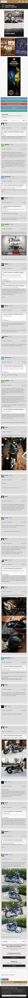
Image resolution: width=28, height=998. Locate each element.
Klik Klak (6, 264)
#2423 (25, 807)
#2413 (25, 501)
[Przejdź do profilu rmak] (2, 706)
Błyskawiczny (8, 176)
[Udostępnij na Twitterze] (1, 979)
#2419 (25, 689)
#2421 (25, 731)
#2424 (25, 836)
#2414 (25, 522)
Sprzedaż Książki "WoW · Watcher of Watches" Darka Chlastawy (14, 110)
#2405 (25, 228)
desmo (6, 336)
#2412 (25, 479)
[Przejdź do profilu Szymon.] (2, 198)
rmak (6, 706)
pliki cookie (17, 989)
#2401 (25, 128)
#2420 (25, 710)
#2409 (25, 362)
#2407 (25, 310)
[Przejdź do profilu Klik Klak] (2, 264)
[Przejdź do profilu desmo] (2, 337)
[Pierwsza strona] (1, 120)
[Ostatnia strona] (26, 120)
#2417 (25, 591)
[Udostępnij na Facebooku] (3, 979)
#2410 (25, 385)
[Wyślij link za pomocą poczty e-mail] (6, 979)
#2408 (25, 340)
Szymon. (7, 197)
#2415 (25, 543)
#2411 (25, 431)
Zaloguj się (14, 965)
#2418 (25, 662)
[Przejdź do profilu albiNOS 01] (2, 145)
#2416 (25, 564)
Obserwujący (12, 970)
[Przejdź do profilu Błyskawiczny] (2, 177)
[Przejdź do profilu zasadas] (2, 476)
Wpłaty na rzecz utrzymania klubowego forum (14, 101)
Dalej (24, 120)
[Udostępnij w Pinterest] (8, 979)
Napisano (7, 127)
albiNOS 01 (7, 144)
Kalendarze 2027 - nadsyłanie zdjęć (14, 104)
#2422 (25, 786)
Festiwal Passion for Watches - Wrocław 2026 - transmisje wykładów (14, 107)
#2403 (25, 181)
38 (26, 970)
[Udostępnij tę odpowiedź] (22, 128)
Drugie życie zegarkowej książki (14, 98)
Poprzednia (5, 120)
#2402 (25, 149)
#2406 (25, 268)
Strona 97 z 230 (14, 120)
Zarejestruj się (14, 957)
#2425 (25, 859)
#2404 (25, 202)
